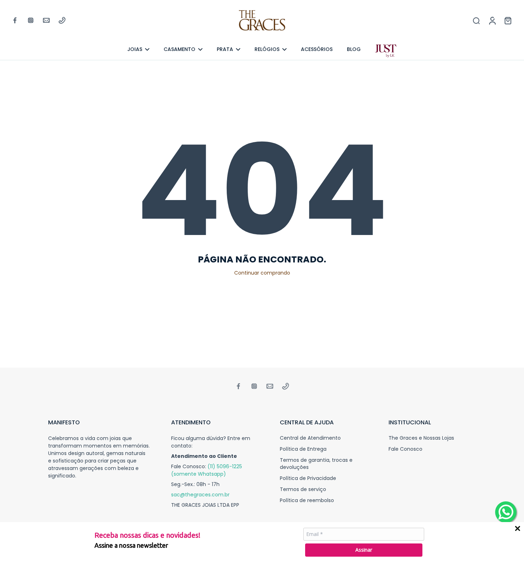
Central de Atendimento (310, 438)
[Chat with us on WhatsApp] (506, 512)
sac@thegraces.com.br (200, 494)
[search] (476, 20)
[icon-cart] (507, 20)
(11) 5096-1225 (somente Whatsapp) (206, 470)
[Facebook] (15, 20)
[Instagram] (30, 20)
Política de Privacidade (308, 478)
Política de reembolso (307, 500)
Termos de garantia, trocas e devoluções (316, 463)
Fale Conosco (405, 449)
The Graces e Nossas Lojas (421, 438)
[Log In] (492, 20)
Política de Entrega (303, 449)
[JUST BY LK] (385, 51)
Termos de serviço (303, 489)
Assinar (363, 549)
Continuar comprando (262, 272)
